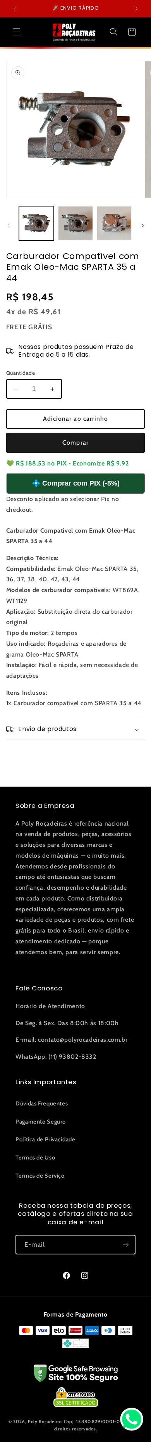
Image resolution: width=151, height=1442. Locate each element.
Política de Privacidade (45, 1139)
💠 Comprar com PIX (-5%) (76, 483)
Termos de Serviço (40, 1175)
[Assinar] (126, 1244)
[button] (16, 32)
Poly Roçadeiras (45, 1421)
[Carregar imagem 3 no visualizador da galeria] (114, 223)
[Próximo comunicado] (136, 8)
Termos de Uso (35, 1157)
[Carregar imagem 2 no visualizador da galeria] (75, 223)
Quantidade (20, 373)
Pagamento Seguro (40, 1121)
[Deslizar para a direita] (142, 225)
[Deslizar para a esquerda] (8, 225)
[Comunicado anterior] (14, 8)
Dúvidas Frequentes (41, 1103)
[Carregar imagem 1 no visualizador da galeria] (36, 223)
